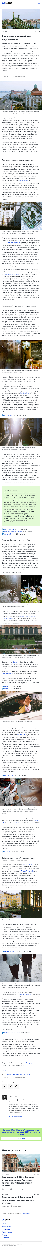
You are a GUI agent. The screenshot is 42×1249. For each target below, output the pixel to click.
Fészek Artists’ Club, (11, 951)
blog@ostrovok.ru (27, 1213)
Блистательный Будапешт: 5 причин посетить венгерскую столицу (18, 1200)
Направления (6, 1226)
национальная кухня (19, 1075)
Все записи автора (15, 1116)
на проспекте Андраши (12, 243)
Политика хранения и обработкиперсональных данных (12, 1244)
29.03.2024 (37, 1194)
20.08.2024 (37, 1174)
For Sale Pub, (8, 415)
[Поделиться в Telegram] (10, 1086)
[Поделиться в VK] (4, 1086)
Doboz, (6, 689)
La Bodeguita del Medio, (12, 1033)
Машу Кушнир (31, 1063)
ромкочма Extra (7, 673)
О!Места (5, 31)
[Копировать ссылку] (16, 1086)
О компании (6, 1229)
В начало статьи (10, 1071)
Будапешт (9, 1075)
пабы (28, 1075)
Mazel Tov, (8, 852)
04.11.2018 (37, 31)
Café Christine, (9, 529)
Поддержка (6, 1235)
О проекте (5, 1238)
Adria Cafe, (8, 534)
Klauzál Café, (9, 775)
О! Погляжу (21, 1138)
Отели (4, 1224)
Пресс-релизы (7, 1232)
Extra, (6, 686)
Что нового (6, 1174)
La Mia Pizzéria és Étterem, (13, 532)
